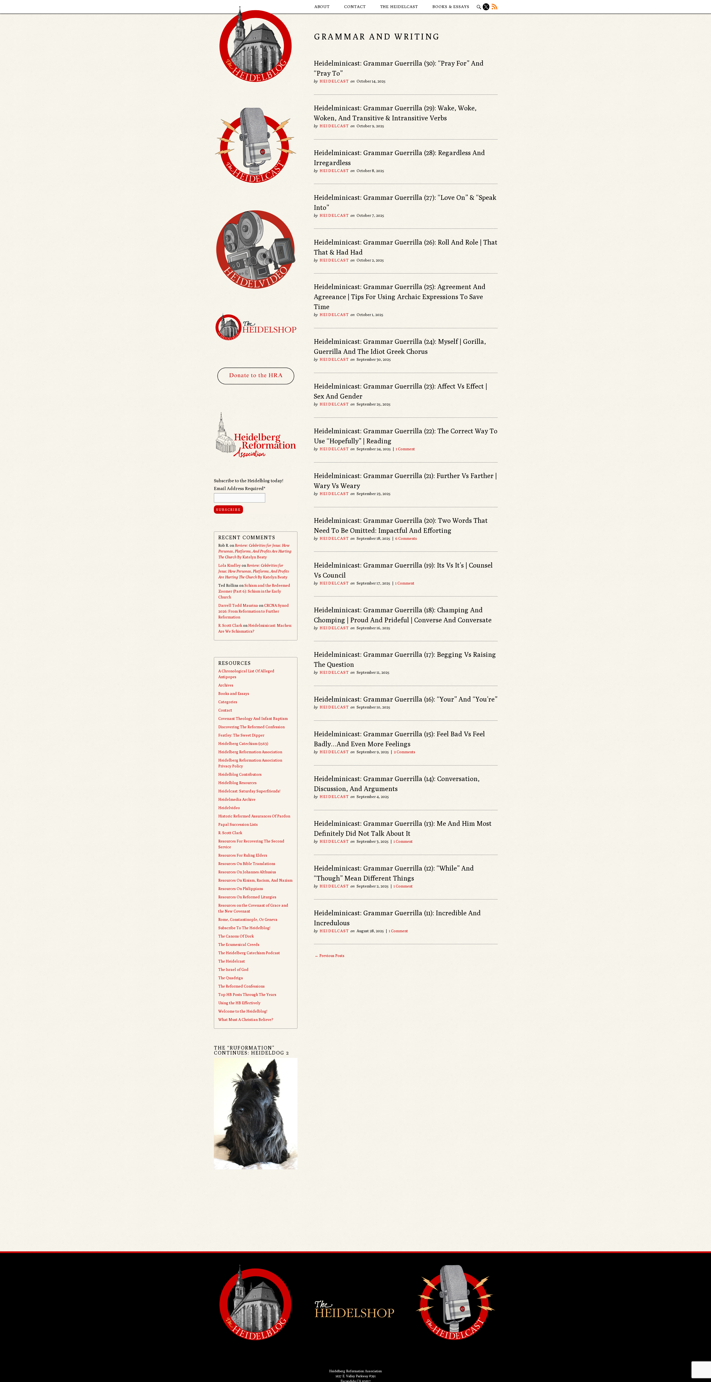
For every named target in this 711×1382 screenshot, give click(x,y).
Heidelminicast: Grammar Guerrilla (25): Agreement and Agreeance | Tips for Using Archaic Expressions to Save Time (399, 296)
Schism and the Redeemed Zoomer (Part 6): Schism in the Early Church (254, 591)
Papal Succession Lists (238, 824)
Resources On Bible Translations (246, 863)
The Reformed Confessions (241, 986)
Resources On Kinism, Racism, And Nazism (255, 880)
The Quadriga (230, 978)
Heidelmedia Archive (237, 799)
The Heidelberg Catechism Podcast (249, 953)
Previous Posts (329, 955)
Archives (225, 685)
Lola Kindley (229, 565)
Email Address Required (239, 488)
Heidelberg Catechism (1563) (243, 743)
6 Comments (406, 538)
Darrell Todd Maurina (238, 605)
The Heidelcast (399, 6)
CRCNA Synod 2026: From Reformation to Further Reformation (253, 611)
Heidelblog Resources (237, 783)
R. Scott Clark (230, 625)
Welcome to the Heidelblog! (242, 1011)
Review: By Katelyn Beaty (254, 551)
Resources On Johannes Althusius (247, 872)
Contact (354, 6)
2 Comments (404, 752)
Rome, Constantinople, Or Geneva (247, 919)
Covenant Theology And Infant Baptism (253, 718)
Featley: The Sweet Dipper (241, 735)
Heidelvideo (229, 808)
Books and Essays (233, 693)
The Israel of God (233, 969)
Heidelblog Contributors (240, 774)
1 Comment (405, 449)
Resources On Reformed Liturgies (247, 897)
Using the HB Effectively (239, 1003)
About (322, 6)
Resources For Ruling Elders (242, 855)
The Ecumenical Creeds (238, 944)
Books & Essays (450, 6)
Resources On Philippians (240, 888)
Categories (227, 702)
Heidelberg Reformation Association (250, 752)
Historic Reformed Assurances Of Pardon (254, 816)
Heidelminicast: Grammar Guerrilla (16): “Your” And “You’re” (405, 699)
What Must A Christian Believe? (245, 1019)
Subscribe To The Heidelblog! (244, 928)
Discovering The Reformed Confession (251, 727)
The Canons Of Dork (236, 936)
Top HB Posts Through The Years (247, 994)
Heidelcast (334, 81)
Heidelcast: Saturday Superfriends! (249, 791)
